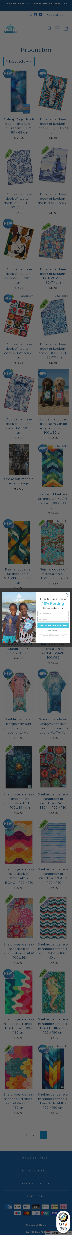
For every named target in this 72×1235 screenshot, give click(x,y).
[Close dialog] (67, 594)
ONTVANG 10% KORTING (53, 625)
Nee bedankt (53, 630)
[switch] (63, 1229)
